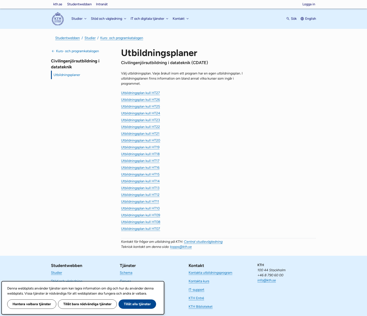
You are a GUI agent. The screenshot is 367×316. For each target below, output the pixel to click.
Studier (90, 38)
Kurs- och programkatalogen (121, 38)
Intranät (102, 4)
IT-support (196, 290)
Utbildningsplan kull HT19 (140, 147)
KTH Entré (196, 298)
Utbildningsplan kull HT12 (140, 195)
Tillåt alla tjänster (137, 304)
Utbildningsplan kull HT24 (140, 113)
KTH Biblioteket (201, 307)
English (310, 19)
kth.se (57, 4)
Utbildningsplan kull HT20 (140, 140)
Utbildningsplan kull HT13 (140, 188)
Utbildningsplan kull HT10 (140, 208)
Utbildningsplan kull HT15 (140, 174)
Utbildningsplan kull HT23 (140, 120)
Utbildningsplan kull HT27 (140, 93)
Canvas (125, 281)
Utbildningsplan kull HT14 (140, 181)
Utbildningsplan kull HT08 (140, 222)
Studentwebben (79, 4)
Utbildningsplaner (67, 75)
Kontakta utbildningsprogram (210, 273)
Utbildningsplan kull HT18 (140, 154)
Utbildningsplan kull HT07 (140, 229)
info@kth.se (266, 280)
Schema (126, 273)
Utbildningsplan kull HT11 (140, 201)
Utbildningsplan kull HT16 (140, 168)
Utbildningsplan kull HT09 (140, 215)
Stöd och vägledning (66, 281)
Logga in (308, 4)
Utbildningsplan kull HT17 (140, 161)
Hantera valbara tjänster (32, 304)
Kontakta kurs (199, 281)
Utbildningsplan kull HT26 (140, 100)
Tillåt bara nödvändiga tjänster (87, 304)
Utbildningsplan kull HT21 (140, 134)
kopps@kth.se (181, 247)
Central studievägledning (203, 242)
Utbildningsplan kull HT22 (140, 127)
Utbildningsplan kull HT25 (140, 106)
